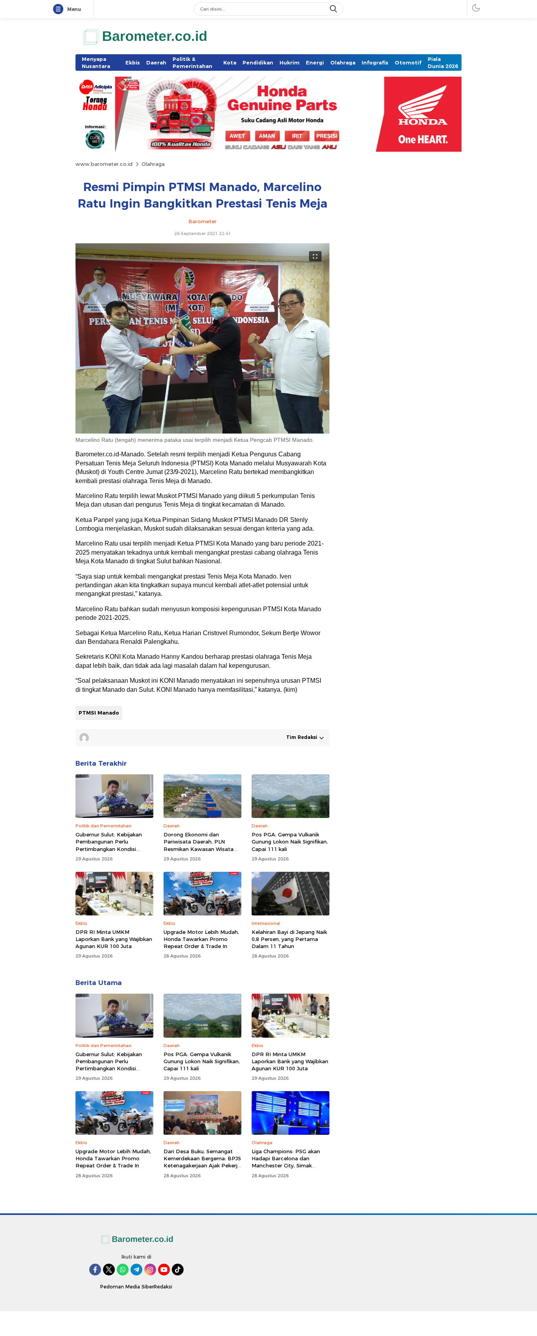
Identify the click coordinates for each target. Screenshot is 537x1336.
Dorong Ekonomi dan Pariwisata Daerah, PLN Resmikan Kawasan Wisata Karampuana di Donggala (199, 845)
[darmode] (476, 7)
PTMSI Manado (99, 712)
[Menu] (60, 9)
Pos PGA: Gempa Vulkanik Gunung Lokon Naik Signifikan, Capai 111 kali (290, 841)
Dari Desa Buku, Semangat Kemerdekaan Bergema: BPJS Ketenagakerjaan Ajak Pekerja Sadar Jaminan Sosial (202, 1162)
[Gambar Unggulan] (202, 431)
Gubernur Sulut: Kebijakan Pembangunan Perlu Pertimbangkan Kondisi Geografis (108, 845)
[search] (334, 9)
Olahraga (153, 164)
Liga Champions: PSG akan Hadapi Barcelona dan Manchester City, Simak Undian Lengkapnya (286, 1162)
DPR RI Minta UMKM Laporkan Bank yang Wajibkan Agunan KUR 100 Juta (113, 939)
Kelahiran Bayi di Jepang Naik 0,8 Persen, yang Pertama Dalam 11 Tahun (289, 939)
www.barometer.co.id (103, 164)
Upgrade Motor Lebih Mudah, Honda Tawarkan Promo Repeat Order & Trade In (201, 939)
